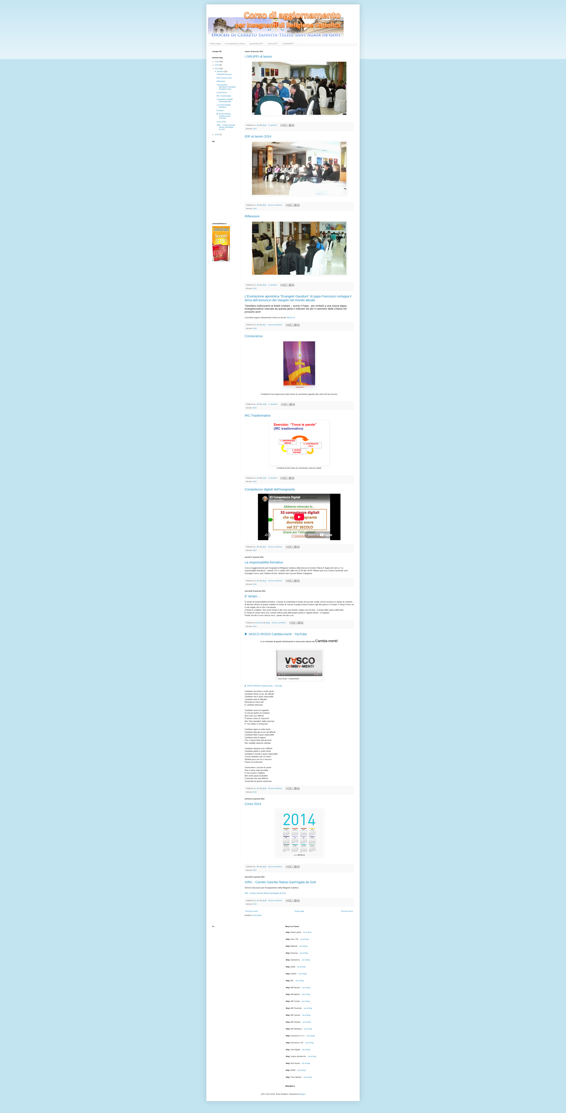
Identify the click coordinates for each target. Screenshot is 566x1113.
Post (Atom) (257, 915)
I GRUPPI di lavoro (258, 56)
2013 (217, 135)
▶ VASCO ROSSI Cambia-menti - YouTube (276, 634)
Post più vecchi (347, 911)
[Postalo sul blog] (284, 125)
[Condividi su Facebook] (290, 125)
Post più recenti (251, 911)
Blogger (302, 1094)
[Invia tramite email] (281, 125)
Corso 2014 (253, 804)
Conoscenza (254, 336)
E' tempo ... (253, 596)
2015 (217, 65)
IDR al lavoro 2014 (258, 136)
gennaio (220, 71)
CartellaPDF (288, 43)
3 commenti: (272, 478)
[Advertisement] (224, 311)
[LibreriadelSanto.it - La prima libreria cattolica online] (221, 261)
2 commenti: (272, 125)
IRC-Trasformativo (258, 415)
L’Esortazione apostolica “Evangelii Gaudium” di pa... (226, 87)
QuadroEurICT (256, 43)
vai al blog (307, 932)
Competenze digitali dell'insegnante (270, 489)
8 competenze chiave (235, 43)
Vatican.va (291, 318)
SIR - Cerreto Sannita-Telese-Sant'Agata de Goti (265, 893)
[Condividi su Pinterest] (293, 125)
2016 (217, 62)
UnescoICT (273, 43)
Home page (215, 43)
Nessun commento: (275, 205)
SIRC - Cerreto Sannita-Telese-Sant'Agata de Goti (280, 882)
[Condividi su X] (287, 125)
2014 (254, 129)
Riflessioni (252, 216)
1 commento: (273, 404)
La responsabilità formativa (264, 562)
